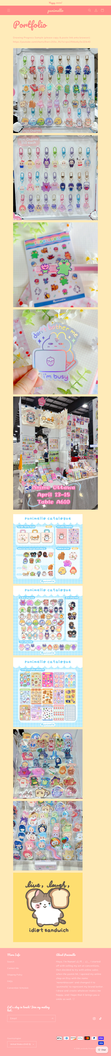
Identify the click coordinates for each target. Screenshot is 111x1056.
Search (10, 961)
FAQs (10, 981)
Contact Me (13, 968)
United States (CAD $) (20, 1044)
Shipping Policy (14, 974)
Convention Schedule (17, 988)
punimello (84, 1048)
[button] (8, 10)
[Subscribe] (52, 1018)
